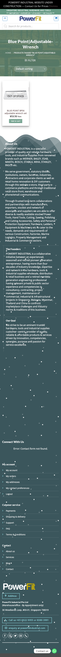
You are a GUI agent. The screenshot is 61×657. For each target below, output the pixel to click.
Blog (8, 563)
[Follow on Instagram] (10, 635)
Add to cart (15, 121)
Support (10, 522)
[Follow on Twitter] (15, 635)
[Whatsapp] (54, 651)
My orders (11, 476)
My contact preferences (17, 488)
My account (11, 470)
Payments (11, 510)
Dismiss (53, 6)
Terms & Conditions (15, 534)
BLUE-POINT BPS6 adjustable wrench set (16, 112)
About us (10, 551)
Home (8, 52)
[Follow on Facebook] (5, 635)
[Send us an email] (20, 635)
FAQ (8, 528)
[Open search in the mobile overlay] (30, 26)
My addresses (13, 482)
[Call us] (26, 635)
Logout (9, 494)
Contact (9, 569)
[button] (5, 18)
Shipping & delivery (15, 516)
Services (10, 557)
